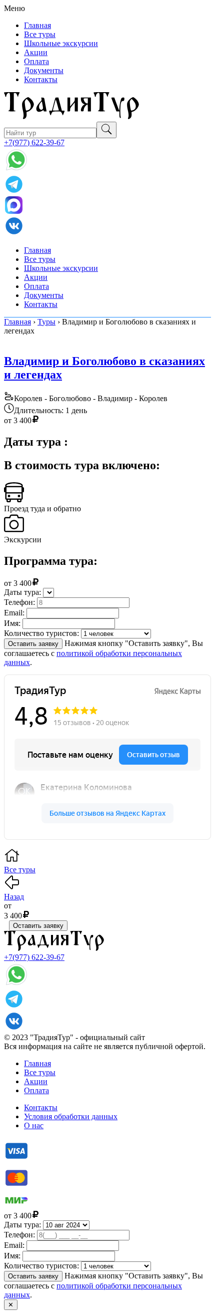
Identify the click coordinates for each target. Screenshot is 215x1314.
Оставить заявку (33, 643)
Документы (44, 70)
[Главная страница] (71, 117)
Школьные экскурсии (61, 43)
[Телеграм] (14, 191)
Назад (14, 896)
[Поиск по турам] (106, 130)
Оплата (36, 61)
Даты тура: (22, 592)
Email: (14, 612)
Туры (47, 321)
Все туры (40, 34)
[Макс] (13, 211)
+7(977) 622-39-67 (34, 142)
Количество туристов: (41, 633)
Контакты (41, 79)
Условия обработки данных (71, 1116)
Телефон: (19, 602)
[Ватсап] (16, 169)
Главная (37, 25)
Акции (36, 52)
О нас (34, 1125)
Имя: (12, 623)
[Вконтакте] (14, 233)
